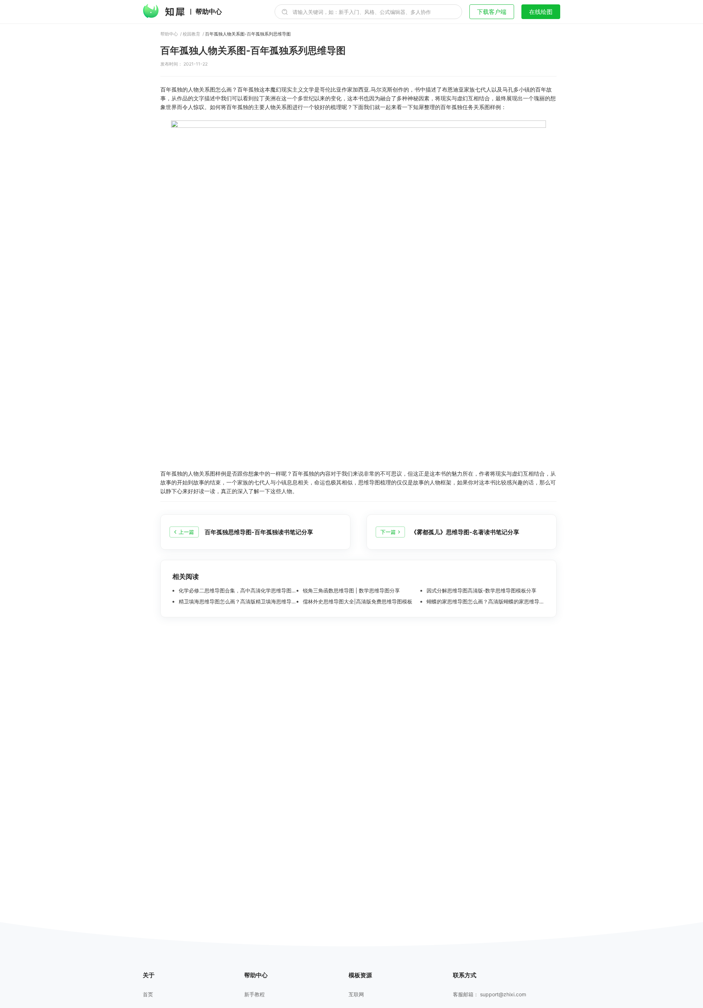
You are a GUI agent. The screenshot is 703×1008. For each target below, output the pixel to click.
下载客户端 (491, 11)
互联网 (356, 994)
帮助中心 (209, 11)
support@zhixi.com (503, 994)
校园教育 (191, 34)
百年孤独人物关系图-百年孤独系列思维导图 (248, 34)
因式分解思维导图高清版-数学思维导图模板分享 (480, 591)
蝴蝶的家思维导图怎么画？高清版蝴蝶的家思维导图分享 (484, 602)
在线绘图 (541, 11)
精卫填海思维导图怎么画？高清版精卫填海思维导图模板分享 (237, 602)
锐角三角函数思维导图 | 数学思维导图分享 (350, 591)
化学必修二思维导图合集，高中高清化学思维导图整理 (237, 591)
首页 (148, 994)
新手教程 (254, 994)
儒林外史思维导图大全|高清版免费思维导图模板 (356, 602)
